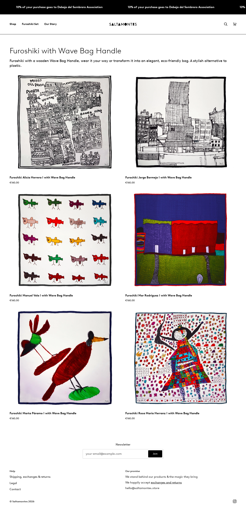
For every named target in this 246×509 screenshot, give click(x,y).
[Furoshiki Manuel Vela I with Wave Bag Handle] (65, 240)
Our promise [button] (132, 471)
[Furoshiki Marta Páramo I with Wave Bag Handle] (65, 358)
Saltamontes (20, 501)
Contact (15, 489)
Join (155, 453)
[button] (14, 24)
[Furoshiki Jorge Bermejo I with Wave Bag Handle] (180, 122)
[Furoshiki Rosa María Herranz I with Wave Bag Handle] (180, 358)
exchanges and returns (166, 482)
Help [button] (12, 471)
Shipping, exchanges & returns (30, 476)
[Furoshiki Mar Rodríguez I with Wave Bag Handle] (180, 240)
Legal (13, 483)
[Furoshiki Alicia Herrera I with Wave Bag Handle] (65, 122)
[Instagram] (234, 501)
